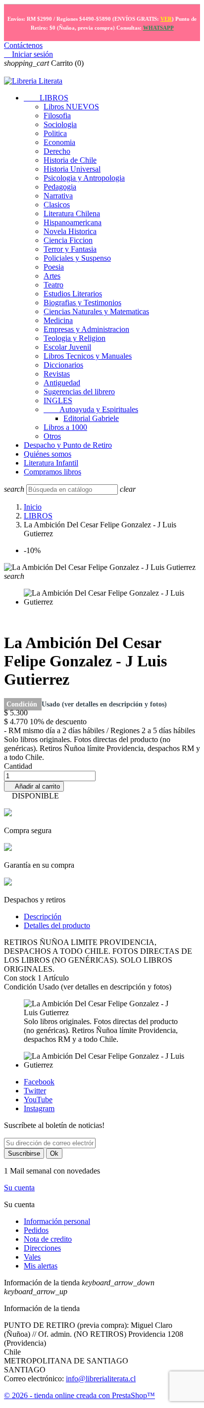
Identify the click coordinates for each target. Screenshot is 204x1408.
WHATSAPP (158, 28)
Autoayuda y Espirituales (91, 409)
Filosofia (57, 115)
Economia (59, 142)
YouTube (38, 1099)
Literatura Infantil (51, 463)
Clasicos (57, 204)
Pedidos (36, 1230)
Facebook (39, 1082)
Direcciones (42, 1248)
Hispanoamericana (73, 222)
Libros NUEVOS (71, 106)
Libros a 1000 (65, 427)
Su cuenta (19, 1187)
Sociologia (60, 124)
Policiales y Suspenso (77, 258)
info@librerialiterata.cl (101, 1378)
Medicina (58, 320)
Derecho (57, 151)
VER (166, 19)
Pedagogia (60, 187)
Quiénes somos (47, 454)
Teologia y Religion (74, 338)
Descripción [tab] (42, 916)
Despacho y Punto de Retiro (68, 445)
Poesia (54, 267)
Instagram (39, 1108)
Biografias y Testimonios (82, 302)
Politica (55, 133)
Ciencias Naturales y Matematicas (96, 311)
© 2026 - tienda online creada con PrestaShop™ (79, 1395)
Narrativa (58, 195)
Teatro (53, 285)
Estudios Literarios (73, 293)
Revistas (57, 374)
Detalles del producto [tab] (57, 925)
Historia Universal (72, 169)
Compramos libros (52, 472)
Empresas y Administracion (86, 329)
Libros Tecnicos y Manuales (88, 356)
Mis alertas (40, 1266)
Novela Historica (70, 231)
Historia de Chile (70, 160)
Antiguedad (62, 382)
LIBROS (46, 98)
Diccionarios (63, 365)
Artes (52, 276)
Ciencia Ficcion (68, 240)
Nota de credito (48, 1239)
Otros (52, 436)
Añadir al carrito (34, 786)
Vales (32, 1257)
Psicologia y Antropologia (84, 178)
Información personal (57, 1221)
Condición (22, 704)
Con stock (21, 978)
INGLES (58, 400)
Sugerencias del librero (79, 391)
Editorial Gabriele (91, 418)
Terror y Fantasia (70, 249)
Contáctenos (23, 45)
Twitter (35, 1090)
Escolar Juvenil (67, 347)
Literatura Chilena (72, 213)
